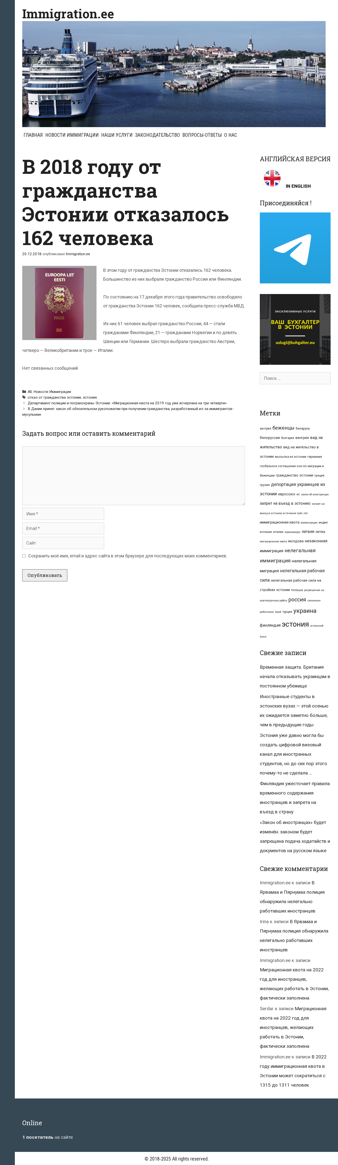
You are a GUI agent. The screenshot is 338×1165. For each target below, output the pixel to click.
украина (304, 610)
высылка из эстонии (290, 456)
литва (320, 532)
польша (297, 590)
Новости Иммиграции (72, 135)
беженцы (283, 428)
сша (278, 612)
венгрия (302, 438)
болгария (287, 438)
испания (266, 532)
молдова (296, 541)
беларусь (303, 428)
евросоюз (286, 494)
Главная (33, 135)
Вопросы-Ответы (202, 135)
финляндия (270, 625)
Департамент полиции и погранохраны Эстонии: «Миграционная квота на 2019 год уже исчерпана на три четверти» (127, 403)
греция (319, 475)
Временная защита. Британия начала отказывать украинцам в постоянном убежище (295, 676)
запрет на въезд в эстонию (285, 503)
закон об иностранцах (315, 494)
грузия (265, 485)
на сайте (47, 1137)
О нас (230, 135)
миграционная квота (273, 541)
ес (298, 494)
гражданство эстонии (294, 475)
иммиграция (309, 522)
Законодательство (157, 135)
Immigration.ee (68, 13)
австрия (265, 428)
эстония (90, 397)
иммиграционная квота (279, 522)
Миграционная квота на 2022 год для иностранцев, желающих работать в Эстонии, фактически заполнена (293, 1027)
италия (278, 532)
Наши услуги (117, 135)
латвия (308, 531)
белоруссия (270, 437)
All (30, 391)
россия (297, 599)
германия (315, 456)
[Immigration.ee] (174, 73)
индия (323, 522)
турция (287, 612)
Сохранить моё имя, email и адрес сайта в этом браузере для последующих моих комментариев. (127, 555)
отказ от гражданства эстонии (54, 397)
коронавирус (292, 532)
